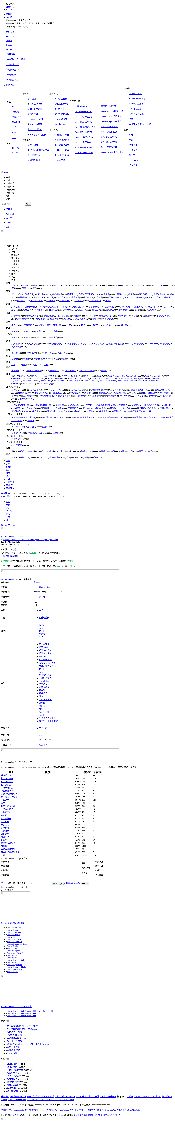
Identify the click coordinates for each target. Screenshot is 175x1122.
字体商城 (10, 488)
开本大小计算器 (62, 150)
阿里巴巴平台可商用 (76, 344)
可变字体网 (13, 1100)
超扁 (96, 457)
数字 (24, 288)
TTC (35, 364)
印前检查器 (60, 160)
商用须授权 (16, 344)
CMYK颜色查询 (62, 104)
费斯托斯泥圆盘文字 (105, 405)
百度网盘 (11, 54)
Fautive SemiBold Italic (16, 953)
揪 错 (8, 525)
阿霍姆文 (29, 294)
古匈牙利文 (125, 307)
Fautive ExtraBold (14, 941)
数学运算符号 (45, 696)
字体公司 (16, 122)
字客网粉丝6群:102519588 (128, 1110)
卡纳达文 (21, 399)
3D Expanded (23, 376)
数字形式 (43, 690)
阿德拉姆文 (16, 294)
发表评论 (85, 884)
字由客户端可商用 (115, 344)
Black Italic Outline (30, 381)
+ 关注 (4, 496)
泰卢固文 (166, 396)
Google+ (9, 45)
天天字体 (22, 1100)
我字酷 (165, 1096)
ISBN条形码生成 (108, 106)
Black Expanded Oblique (79, 378)
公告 (131, 135)
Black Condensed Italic (154, 376)
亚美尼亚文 (123, 310)
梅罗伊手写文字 (163, 316)
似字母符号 (44, 687)
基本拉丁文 (16, 390)
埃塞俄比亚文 (32, 316)
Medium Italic (44, 587)
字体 (14, 107)
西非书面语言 (81, 319)
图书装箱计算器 (62, 140)
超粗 (113, 451)
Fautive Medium (13, 962)
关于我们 (5, 1096)
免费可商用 (34, 344)
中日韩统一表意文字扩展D (84, 417)
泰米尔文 (153, 396)
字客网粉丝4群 (12, 75)
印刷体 (14, 359)
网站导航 (10, 85)
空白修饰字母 (116, 390)
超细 (22, 451)
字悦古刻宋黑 (13, 1082)
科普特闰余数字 (151, 405)
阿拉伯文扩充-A (63, 396)
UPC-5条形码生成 (109, 142)
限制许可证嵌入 (87, 371)
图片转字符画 (34, 155)
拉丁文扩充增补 (46, 675)
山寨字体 (63, 353)
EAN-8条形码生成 (83, 142)
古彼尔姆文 (110, 307)
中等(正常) (54, 457)
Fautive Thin (12, 948)
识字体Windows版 (137, 99)
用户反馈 (133, 165)
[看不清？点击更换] (58, 883)
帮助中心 (88, 1096)
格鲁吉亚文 (93, 307)
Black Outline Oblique (126, 381)
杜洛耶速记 (31, 307)
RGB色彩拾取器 (62, 114)
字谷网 (33, 553)
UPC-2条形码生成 (109, 137)
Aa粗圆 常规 (12, 1053)
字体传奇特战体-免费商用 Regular (22, 1029)
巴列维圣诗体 (159, 294)
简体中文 (10, 7)
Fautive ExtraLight (14, 930)
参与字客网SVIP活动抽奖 (17, 27)
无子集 (104, 371)
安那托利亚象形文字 (87, 294)
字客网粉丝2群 (12, 64)
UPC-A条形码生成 (109, 127)
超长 (13, 457)
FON (46, 364)
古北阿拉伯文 (36, 301)
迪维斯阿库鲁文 (114, 297)
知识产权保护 (69, 1096)
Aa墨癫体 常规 (13, 1050)
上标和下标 (44, 681)
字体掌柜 (31, 1100)
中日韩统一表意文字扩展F (143, 417)
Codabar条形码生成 (83, 112)
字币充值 (133, 155)
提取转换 (31, 353)
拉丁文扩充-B (77, 390)
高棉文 (167, 297)
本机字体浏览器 (35, 129)
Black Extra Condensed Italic (126, 378)
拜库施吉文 (38, 297)
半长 (41, 457)
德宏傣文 (98, 297)
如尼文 (26, 310)
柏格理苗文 (25, 297)
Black (99, 376)
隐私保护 (59, 1096)
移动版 (9, 14)
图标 (44, 359)
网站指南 (112, 1096)
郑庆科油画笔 (13, 1091)
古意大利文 (139, 307)
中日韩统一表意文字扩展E (114, 417)
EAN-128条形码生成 (84, 153)
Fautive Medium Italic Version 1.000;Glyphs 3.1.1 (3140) (30, 1011)
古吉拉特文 (64, 301)
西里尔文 (53, 310)
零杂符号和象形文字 (48, 721)
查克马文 (75, 297)
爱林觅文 (71, 294)
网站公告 (31, 1096)
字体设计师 (17, 117)
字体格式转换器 (35, 104)
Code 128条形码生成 (84, 137)
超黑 (150, 451)
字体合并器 (33, 114)
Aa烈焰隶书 (12, 1073)
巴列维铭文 (144, 294)
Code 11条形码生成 (83, 117)
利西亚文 (123, 405)
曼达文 (14, 396)
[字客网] (4, 172)
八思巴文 (119, 294)
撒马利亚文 (164, 393)
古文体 (36, 359)
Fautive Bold (12, 958)
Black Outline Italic (107, 381)
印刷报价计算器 (62, 135)
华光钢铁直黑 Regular (16, 1038)
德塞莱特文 (29, 325)
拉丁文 (152, 307)
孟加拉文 (96, 396)
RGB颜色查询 (61, 99)
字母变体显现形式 (47, 718)
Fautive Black (12, 971)
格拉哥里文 (78, 307)
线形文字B (96, 310)
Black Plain (142, 381)
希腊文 (68, 310)
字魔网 (137, 1096)
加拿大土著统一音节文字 (49, 325)
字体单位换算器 (35, 124)
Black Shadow (29, 384)
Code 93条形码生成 (83, 132)
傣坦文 (87, 297)
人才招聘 (80, 1096)
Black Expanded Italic (56, 378)
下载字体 (5, 556)
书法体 (26, 359)
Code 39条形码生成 (83, 122)
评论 (8, 520)
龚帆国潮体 (12, 1088)
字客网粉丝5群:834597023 (104, 1110)
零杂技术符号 (45, 700)
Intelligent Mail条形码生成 (112, 152)
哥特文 (65, 307)
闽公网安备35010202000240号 (86, 1115)
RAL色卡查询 (61, 124)
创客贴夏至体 (13, 1085)
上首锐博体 (12, 1064)
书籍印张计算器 (62, 155)
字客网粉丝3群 (12, 70)
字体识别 (32, 99)
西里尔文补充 (40, 393)
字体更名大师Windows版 (140, 124)
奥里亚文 (105, 294)
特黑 (141, 451)
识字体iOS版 (135, 119)
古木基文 (79, 301)
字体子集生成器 (35, 109)
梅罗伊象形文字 (23, 319)
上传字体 (10, 482)
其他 (34, 288)
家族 (8, 464)
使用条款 (50, 1096)
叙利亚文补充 (28, 396)
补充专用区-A (17, 439)
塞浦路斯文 (39, 310)
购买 (8, 514)
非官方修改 (48, 353)
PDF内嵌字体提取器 (37, 135)
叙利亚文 (103, 393)
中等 (71, 451)
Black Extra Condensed (101, 378)
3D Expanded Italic (40, 376)
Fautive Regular (13, 935)
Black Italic (144, 378)
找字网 (158, 1096)
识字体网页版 (135, 94)
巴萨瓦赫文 (90, 316)
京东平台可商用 (96, 344)
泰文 (41, 628)
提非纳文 (54, 319)
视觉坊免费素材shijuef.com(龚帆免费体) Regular (28, 1044)
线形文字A (83, 310)
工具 (14, 138)
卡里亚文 (135, 405)
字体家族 (16, 112)
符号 (13, 288)
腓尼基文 (140, 297)
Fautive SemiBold (14, 939)
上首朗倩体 (12, 1067)
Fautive (37, 582)
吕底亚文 (103, 411)
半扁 (68, 457)
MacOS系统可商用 (54, 344)
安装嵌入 (15, 371)
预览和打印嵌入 (34, 371)
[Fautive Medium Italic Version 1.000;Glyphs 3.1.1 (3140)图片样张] (29, 539)
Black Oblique (74, 381)
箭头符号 (43, 693)
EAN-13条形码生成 (83, 147)
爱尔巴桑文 (16, 307)
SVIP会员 (133, 160)
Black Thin (43, 384)
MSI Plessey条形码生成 (111, 121)
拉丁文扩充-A (56, 390)
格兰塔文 (21, 301)
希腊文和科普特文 (163, 390)
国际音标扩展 (97, 390)
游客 (3, 883)
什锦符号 (43, 709)
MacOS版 (71, 566)
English (9, 9)
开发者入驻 (134, 150)
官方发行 (15, 353)
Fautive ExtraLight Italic (17, 944)
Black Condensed (133, 376)
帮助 (131, 140)
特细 (32, 451)
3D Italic (53, 376)
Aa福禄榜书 (12, 1079)
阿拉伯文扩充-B (45, 396)
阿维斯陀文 (57, 294)
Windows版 (60, 566)
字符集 (9, 511)
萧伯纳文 (110, 310)
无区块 (31, 421)
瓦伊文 (67, 319)
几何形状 (43, 703)
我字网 (45, 1100)
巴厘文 (131, 294)
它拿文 (134, 393)
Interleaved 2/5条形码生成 (112, 111)
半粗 (83, 451)
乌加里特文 (46, 408)
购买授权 (14, 556)
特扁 (86, 457)
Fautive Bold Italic (14, 928)
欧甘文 (14, 310)
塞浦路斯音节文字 (19, 411)
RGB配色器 (60, 109)
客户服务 (10, 17)
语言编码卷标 (17, 433)
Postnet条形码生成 (109, 147)
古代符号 (88, 405)
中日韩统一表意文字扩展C (53, 417)
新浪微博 (10, 32)
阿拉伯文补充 (118, 393)
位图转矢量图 (34, 160)
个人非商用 (16, 347)
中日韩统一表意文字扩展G (23, 427)
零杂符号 (43, 706)
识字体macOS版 (136, 104)
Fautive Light (12, 946)
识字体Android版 (136, 114)
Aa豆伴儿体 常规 (14, 1041)
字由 (3, 566)
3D (12, 376)
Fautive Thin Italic (14, 932)
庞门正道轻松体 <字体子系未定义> (22, 1026)
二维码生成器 (81, 106)
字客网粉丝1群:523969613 (12, 1110)
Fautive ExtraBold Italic (16, 967)
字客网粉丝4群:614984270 (81, 1110)
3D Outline (76, 376)
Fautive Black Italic (15, 969)
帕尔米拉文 (52, 411)
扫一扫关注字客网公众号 (17, 23)
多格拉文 (128, 297)
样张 (14, 127)
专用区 (42, 715)
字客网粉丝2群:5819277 (35, 1110)
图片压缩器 (33, 145)
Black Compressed (115, 376)
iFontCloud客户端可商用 (159, 344)
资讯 (14, 132)
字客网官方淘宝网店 (16, 59)
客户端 (96, 1096)
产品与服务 (40, 1096)
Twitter (9, 40)
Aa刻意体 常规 (13, 1047)
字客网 (4, 493)
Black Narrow (45, 381)
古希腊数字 (73, 405)
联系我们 (14, 1096)
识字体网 (5, 561)
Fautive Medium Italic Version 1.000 (21, 1013)
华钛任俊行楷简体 (15, 1070)
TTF (13, 364)
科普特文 (122, 316)
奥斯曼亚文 (62, 316)
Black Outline (89, 381)
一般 (60, 451)
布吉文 (50, 297)
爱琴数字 (59, 405)
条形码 (54, 359)
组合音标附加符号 (139, 390)
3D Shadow (88, 376)
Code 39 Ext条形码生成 (85, 127)
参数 (8, 505)
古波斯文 (51, 301)
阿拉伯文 (41, 294)
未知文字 (152, 310)
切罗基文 (95, 325)
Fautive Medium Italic (16, 960)
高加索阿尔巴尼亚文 (48, 307)
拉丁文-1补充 (36, 390)
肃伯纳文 (86, 408)
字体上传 (133, 145)
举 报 (13, 525)
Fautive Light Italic (14, 965)
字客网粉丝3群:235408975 (57, 1110)
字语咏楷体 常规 (14, 1035)
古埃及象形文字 (106, 316)
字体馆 (64, 1100)
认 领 (3, 525)
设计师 (9, 467)
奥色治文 (15, 325)
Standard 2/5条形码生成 (111, 116)
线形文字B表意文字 (42, 405)
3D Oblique (65, 376)
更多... (108, 301)
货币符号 (43, 684)
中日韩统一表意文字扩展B (23, 417)
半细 (51, 451)
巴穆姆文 (76, 316)
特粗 (103, 451)
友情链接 (104, 1096)
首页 (8, 502)
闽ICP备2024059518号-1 (111, 1115)
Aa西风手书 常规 (14, 1032)
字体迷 (71, 1100)
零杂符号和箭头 (46, 712)
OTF (24, 364)
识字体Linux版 (135, 109)
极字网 (51, 1100)
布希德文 (61, 297)
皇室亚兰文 (37, 411)
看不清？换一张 (73, 883)
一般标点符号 (45, 678)
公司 (8, 470)
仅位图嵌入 (70, 371)
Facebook (10, 36)
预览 (8, 508)
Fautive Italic (12, 937)
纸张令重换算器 (62, 145)
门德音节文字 (40, 319)
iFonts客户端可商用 (135, 344)
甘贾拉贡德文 (154, 297)
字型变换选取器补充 (37, 433)
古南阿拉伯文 (95, 301)
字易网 (38, 1100)
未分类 (64, 359)
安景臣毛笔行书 (14, 1076)
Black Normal (60, 381)
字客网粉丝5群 (12, 80)
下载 (8, 517)
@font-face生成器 (35, 119)
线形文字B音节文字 (20, 405)
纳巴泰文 (65, 411)
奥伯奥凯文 (49, 316)
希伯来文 (74, 393)
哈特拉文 (78, 411)
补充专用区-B (17, 445)
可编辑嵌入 (54, 371)
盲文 (165, 307)
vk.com (9, 49)
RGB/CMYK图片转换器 (38, 150)
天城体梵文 (81, 396)
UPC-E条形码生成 (109, 132)
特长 (23, 457)
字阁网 (58, 1100)
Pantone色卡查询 (62, 119)
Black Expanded (37, 378)
